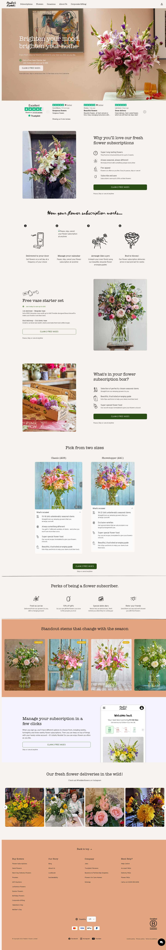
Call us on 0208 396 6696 (130, 882)
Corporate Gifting (18, 900)
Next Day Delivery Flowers (21, 873)
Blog (50, 864)
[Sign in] (161, 4)
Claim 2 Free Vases (56, 744)
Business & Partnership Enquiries (96, 873)
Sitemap (88, 882)
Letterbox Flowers (19, 887)
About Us (51, 868)
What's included (43, 512)
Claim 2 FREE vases (31, 68)
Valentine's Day (17, 905)
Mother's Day (17, 909)
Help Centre (125, 864)
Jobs (86, 864)
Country (82, 919)
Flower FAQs (125, 877)
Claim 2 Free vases (120, 187)
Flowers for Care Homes (93, 877)
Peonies (15, 877)
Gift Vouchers (17, 882)
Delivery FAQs (126, 873)
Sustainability (53, 877)
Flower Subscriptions (19, 864)
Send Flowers (17, 868)
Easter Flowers (17, 891)
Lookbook (52, 873)
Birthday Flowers (18, 896)
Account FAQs (126, 868)
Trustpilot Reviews (91, 868)
